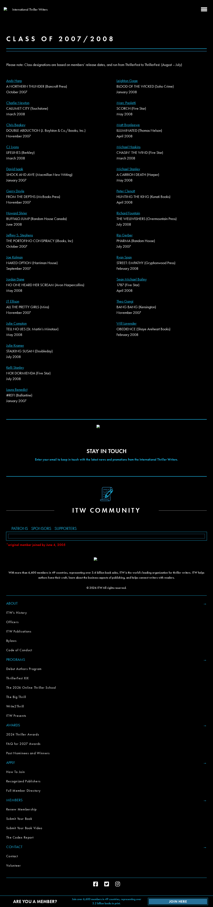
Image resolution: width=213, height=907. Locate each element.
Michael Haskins (128, 146)
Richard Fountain (128, 213)
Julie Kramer (15, 345)
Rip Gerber (124, 235)
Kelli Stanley (15, 367)
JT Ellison (12, 301)
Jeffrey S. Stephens (19, 235)
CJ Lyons (12, 146)
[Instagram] (117, 884)
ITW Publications (19, 631)
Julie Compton (16, 323)
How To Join (15, 772)
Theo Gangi (124, 301)
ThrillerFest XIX (17, 678)
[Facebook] (95, 884)
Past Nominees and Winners (28, 753)
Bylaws (11, 641)
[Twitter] (106, 884)
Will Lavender (126, 323)
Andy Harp (14, 80)
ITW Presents (16, 715)
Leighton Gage (127, 80)
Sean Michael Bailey (131, 279)
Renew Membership (21, 809)
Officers (12, 622)
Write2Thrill (15, 706)
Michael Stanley (128, 168)
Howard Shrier (16, 213)
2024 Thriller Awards (22, 734)
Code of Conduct (19, 650)
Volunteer (13, 865)
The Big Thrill (16, 697)
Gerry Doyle (15, 191)
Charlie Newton (17, 102)
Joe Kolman (14, 257)
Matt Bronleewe (128, 124)
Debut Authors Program (24, 669)
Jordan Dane (15, 279)
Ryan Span (124, 257)
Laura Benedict (16, 389)
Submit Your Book (19, 818)
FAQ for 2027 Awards (23, 744)
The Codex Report (20, 837)
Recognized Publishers (23, 781)
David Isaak (14, 168)
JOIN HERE (178, 901)
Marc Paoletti (126, 102)
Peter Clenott (125, 191)
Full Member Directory (23, 790)
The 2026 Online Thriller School (31, 687)
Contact (12, 856)
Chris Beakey (15, 124)
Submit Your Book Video (24, 828)
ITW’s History (16, 612)
